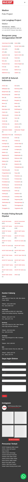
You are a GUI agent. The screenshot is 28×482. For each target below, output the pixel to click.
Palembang (5, 170)
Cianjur (16, 112)
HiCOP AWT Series (20, 260)
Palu (16, 170)
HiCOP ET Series (6, 260)
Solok (16, 190)
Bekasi (16, 97)
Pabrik (16, 58)
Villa (16, 49)
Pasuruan (4, 176)
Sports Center (18, 55)
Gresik (3, 121)
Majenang (4, 158)
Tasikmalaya (5, 202)
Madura (16, 152)
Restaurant (5, 63)
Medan (4, 164)
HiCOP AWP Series (20, 231)
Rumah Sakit (18, 46)
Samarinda (17, 184)
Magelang (4, 155)
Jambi (3, 127)
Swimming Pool (6, 43)
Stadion (16, 72)
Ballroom (17, 69)
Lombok (4, 149)
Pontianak (17, 179)
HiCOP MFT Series (20, 245)
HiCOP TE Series (6, 245)
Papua (16, 173)
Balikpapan (5, 88)
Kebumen (4, 137)
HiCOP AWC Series (7, 274)
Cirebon (17, 115)
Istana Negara (18, 63)
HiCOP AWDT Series (7, 265)
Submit (4, 395)
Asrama (4, 69)
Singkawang (5, 190)
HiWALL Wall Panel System (9, 464)
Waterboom (5, 72)
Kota (3, 378)
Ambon (4, 85)
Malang (4, 161)
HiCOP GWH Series (7, 270)
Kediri (16, 137)
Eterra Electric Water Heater (9, 460)
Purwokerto (17, 181)
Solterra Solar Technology (8, 453)
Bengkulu (17, 100)
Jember (16, 127)
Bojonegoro (5, 109)
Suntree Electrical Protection (9, 454)
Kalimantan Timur (6, 134)
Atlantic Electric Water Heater (9, 458)
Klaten (3, 140)
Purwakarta (5, 181)
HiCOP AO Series (19, 240)
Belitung (4, 100)
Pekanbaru (17, 176)
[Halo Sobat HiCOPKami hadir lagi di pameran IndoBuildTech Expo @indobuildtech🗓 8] (20, 418)
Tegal (3, 205)
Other (3, 49)
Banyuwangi (5, 94)
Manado (17, 161)
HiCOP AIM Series (7, 250)
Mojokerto (17, 164)
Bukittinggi (17, 109)
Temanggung (18, 205)
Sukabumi (17, 193)
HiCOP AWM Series (20, 265)
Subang (4, 193)
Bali (15, 85)
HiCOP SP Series (6, 231)
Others (16, 274)
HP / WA (4, 372)
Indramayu (4, 124)
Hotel (16, 43)
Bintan (16, 103)
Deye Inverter (5, 451)
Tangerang (17, 199)
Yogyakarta (17, 208)
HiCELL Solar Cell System (9, 449)
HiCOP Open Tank (19, 255)
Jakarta (16, 124)
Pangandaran (5, 173)
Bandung (17, 88)
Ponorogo (4, 179)
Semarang (4, 187)
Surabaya (17, 196)
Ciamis (4, 112)
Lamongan (4, 146)
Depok (3, 118)
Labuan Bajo (18, 143)
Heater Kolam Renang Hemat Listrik (11, 466)
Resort (16, 52)
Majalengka (18, 155)
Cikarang (4, 115)
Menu (25, 2)
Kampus (4, 58)
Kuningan (4, 143)
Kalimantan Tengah (20, 130)
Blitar (3, 106)
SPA (3, 52)
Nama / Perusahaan (6, 361)
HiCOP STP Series (19, 236)
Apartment (4, 55)
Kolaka (16, 140)
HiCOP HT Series (6, 240)
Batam (16, 94)
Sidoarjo (17, 187)
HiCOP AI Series (19, 226)
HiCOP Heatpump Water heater (10, 447)
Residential (5, 46)
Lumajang (17, 149)
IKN (15, 121)
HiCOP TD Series (6, 236)
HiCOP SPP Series (7, 226)
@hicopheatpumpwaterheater (14, 407)
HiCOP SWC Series (7, 255)
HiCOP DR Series (19, 270)
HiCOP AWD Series (20, 250)
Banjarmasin (5, 91)
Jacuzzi (16, 61)
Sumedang (5, 196)
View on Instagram (15, 439)
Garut (16, 118)
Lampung (17, 146)
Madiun (4, 152)
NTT (3, 167)
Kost (3, 66)
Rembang (4, 184)
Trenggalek (5, 208)
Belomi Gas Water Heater (8, 462)
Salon (16, 66)
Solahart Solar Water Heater (9, 456)
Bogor (16, 106)
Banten (16, 91)
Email (3, 367)
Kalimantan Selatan (7, 130)
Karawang (17, 134)
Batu (3, 97)
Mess (3, 61)
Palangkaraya (18, 167)
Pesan (3, 384)
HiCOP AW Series (6, 221)
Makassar (17, 158)
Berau (3, 103)
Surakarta (4, 199)
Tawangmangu (18, 202)
